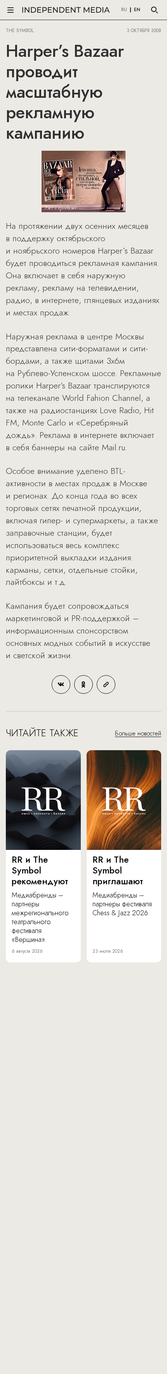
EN (137, 10)
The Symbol (20, 30)
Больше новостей (138, 733)
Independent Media (66, 10)
